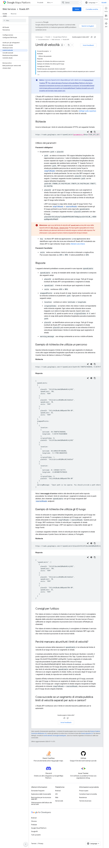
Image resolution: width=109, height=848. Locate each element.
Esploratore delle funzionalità (41, 794)
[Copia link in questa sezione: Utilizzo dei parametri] (58, 143)
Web (56, 797)
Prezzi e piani (83, 791)
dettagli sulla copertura (87, 111)
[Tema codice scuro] (91, 132)
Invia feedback (88, 45)
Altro (49, 3)
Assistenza (83, 797)
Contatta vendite (92, 9)
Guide (5, 14)
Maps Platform (22, 2)
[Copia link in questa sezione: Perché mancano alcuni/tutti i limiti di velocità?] (90, 642)
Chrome (34, 821)
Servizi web (59, 801)
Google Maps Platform (60, 37)
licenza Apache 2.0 (87, 733)
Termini (33, 843)
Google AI (34, 831)
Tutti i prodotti (36, 835)
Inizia (77, 9)
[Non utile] (94, 37)
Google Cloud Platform (38, 828)
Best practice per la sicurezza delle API (41, 798)
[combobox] (71, 2)
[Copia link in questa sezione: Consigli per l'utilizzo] (61, 609)
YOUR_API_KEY (94, 135)
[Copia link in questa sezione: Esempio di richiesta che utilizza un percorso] (89, 344)
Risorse (13, 14)
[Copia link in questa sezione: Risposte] (47, 263)
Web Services (9, 9)
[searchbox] (14, 20)
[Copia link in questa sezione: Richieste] (48, 122)
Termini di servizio (85, 801)
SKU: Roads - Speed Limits (59, 228)
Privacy (40, 843)
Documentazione (43, 39)
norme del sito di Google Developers (55, 735)
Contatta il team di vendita (88, 794)
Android (58, 791)
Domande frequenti (37, 791)
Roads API (24, 9)
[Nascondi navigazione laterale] (26, 844)
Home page (39, 37)
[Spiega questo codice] (88, 132)
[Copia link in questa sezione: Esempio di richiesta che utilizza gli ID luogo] (88, 509)
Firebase (34, 824)
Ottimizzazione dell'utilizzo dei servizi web (41, 803)
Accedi (104, 2)
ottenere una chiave (77, 244)
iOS (56, 794)
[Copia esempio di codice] (94, 132)
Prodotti (40, 3)
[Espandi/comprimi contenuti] (50, 51)
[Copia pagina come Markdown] (69, 45)
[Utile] (91, 37)
